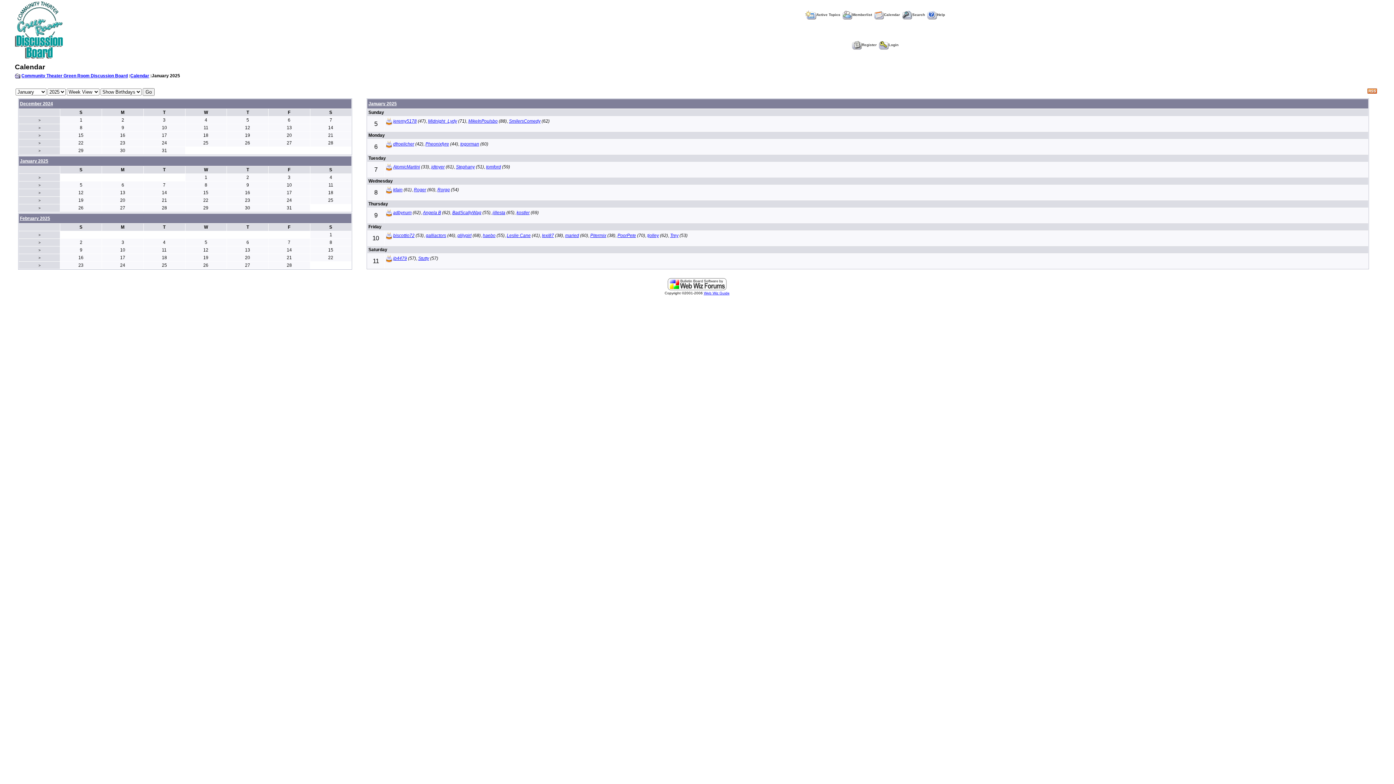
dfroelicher (403, 144)
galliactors (436, 235)
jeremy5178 (405, 121)
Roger (420, 189)
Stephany (465, 167)
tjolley (653, 235)
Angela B (432, 212)
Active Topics (828, 15)
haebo (489, 235)
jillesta (499, 212)
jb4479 (400, 258)
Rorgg (443, 189)
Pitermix (598, 235)
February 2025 (35, 218)
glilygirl (464, 235)
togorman (469, 144)
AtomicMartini (406, 167)
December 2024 (36, 103)
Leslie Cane (519, 235)
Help (941, 15)
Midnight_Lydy (442, 121)
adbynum (402, 212)
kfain (398, 189)
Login (893, 45)
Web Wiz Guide (717, 293)
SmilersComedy (525, 121)
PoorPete (626, 235)
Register (869, 45)
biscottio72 (404, 235)
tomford (493, 167)
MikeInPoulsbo (483, 121)
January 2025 (382, 103)
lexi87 (548, 235)
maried (572, 235)
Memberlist (862, 15)
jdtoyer (438, 167)
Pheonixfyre (437, 144)
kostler (523, 212)
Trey (674, 235)
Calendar (892, 15)
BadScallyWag (466, 212)
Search (918, 15)
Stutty (423, 258)
